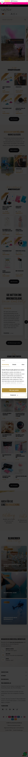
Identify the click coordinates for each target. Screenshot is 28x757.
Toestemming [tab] (5, 364)
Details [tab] (14, 364)
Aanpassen (13, 395)
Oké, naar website (14, 390)
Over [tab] (23, 364)
